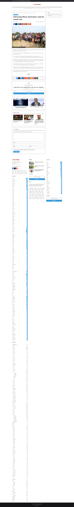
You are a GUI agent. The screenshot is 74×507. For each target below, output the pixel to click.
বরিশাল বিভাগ (13, 286)
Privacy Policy (37, 505)
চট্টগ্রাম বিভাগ (13, 283)
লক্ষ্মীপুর (13, 205)
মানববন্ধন (13, 249)
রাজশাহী (13, 201)
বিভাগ (13, 282)
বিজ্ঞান (13, 267)
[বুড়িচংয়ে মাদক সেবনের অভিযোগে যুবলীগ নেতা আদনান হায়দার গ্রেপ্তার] (18, 117)
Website (30, 146)
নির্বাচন (13, 245)
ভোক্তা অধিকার (14, 338)
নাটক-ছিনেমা (13, 323)
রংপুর (12, 194)
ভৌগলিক (14, 14)
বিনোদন (13, 319)
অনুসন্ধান (13, 241)
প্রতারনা (13, 244)
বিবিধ (12, 290)
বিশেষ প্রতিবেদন (14, 475)
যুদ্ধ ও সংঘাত (13, 335)
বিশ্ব (12, 316)
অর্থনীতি (40, 8)
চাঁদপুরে (13, 200)
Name (14, 142)
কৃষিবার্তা (13, 252)
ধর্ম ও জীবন (32, 194)
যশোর (13, 226)
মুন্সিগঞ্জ (13, 454)
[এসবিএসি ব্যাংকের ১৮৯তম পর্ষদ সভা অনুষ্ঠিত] (31, 163)
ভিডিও (13, 293)
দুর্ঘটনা (13, 409)
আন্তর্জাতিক (13, 297)
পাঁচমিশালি (40, 194)
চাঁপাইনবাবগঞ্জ (14, 439)
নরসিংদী (13, 272)
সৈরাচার (22, 173)
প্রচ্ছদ (13, 261)
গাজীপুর (13, 196)
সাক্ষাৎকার (13, 307)
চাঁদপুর (13, 215)
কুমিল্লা (13, 189)
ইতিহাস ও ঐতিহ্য (14, 334)
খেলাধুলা (13, 320)
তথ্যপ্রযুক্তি (13, 422)
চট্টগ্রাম (13, 186)
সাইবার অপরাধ (14, 392)
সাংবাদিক (19, 173)
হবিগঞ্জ (13, 207)
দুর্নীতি (13, 182)
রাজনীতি (27, 8)
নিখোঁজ (13, 356)
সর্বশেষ (24, 8)
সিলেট (13, 193)
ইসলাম (48, 8)
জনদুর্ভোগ (13, 235)
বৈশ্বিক (13, 238)
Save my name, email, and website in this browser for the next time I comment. (24, 149)
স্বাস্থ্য (13, 248)
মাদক (17, 173)
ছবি (12, 294)
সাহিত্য (13, 268)
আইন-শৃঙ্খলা (13, 278)
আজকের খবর (22, 170)
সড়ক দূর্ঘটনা (13, 330)
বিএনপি (13, 173)
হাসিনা (26, 173)
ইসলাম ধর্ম (13, 227)
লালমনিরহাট (13, 219)
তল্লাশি (13, 257)
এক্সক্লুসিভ (13, 179)
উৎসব (13, 326)
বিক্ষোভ (13, 263)
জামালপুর (13, 222)
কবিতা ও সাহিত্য (14, 470)
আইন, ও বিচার (13, 301)
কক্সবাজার (13, 204)
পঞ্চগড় (13, 197)
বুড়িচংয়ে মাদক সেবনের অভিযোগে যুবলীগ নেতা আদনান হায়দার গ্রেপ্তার (17, 121)
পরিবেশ (13, 279)
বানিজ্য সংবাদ (13, 311)
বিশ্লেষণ (13, 305)
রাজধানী (13, 234)
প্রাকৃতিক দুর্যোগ (14, 264)
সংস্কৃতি (43, 8)
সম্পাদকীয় (13, 304)
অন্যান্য (13, 230)
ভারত (15, 173)
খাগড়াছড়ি (13, 223)
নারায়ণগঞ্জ (14, 446)
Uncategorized (14, 271)
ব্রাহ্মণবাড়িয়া (13, 212)
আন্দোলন (13, 259)
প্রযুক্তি (13, 256)
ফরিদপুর (47, 186)
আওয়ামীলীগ (18, 170)
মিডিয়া (47, 170)
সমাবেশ (13, 260)
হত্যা (24, 173)
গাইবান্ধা (13, 192)
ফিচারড (13, 331)
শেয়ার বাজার (13, 315)
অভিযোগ (15, 170)
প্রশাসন (13, 275)
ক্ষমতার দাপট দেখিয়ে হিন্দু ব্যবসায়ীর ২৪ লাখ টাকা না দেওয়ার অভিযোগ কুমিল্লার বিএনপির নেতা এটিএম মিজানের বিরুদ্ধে (28, 122)
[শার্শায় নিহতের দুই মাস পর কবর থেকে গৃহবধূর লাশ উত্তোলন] (31, 167)
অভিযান (13, 170)
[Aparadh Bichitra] (37, 4)
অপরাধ (45, 8)
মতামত (13, 480)
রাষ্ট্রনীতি (30, 8)
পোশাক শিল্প (14, 394)
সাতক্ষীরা (13, 216)
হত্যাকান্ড (13, 253)
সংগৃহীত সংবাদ (37, 198)
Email (14, 146)
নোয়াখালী (13, 208)
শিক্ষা (12, 246)
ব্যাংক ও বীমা (13, 309)
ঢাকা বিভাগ (13, 285)
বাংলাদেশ (34, 8)
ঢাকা (35, 192)
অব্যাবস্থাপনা (13, 181)
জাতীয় (13, 274)
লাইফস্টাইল (13, 337)
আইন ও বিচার (14, 406)
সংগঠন (13, 242)
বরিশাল (13, 190)
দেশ (12, 233)
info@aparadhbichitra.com (17, 166)
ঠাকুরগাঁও (13, 220)
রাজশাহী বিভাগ (13, 289)
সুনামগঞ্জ (13, 209)
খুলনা (12, 211)
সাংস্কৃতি (13, 322)
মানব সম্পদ (13, 312)
